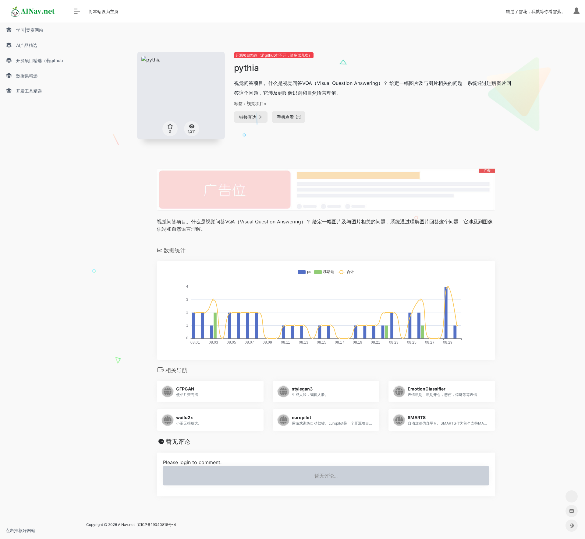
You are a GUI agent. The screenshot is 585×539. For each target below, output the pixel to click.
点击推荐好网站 (20, 530)
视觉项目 (255, 103)
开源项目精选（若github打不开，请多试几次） (274, 55)
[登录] (576, 12)
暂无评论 (178, 441)
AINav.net (126, 524)
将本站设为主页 (104, 11)
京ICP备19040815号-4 (156, 524)
